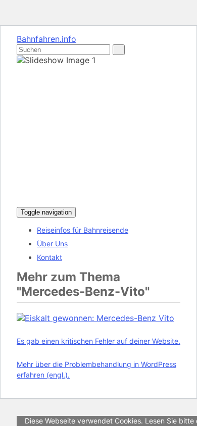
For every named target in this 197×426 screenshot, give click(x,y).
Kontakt (49, 257)
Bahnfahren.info (46, 39)
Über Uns (52, 243)
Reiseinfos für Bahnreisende (82, 230)
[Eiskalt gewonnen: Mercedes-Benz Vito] (95, 318)
